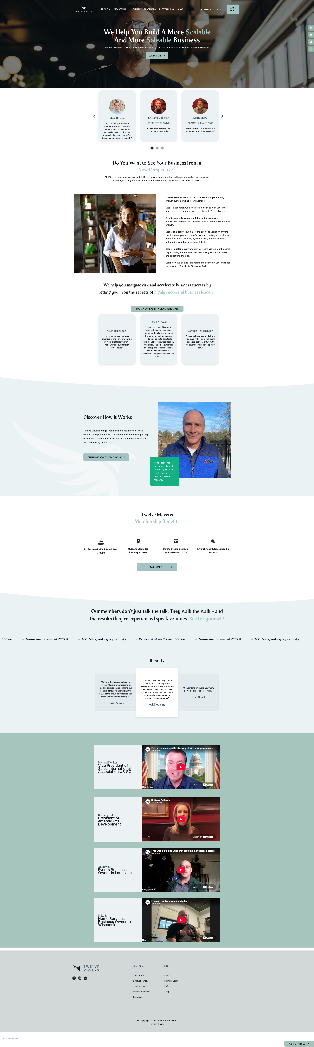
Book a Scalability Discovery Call (157, 308)
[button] (104, 9)
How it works (138, 986)
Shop (166, 991)
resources (150, 9)
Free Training (166, 9)
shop (180, 9)
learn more (155, 56)
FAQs (166, 986)
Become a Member (141, 991)
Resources (137, 997)
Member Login (171, 981)
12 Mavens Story (140, 981)
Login (220, 9)
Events (136, 9)
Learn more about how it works (104, 457)
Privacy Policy (157, 1024)
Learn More (233, 9)
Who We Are (138, 975)
